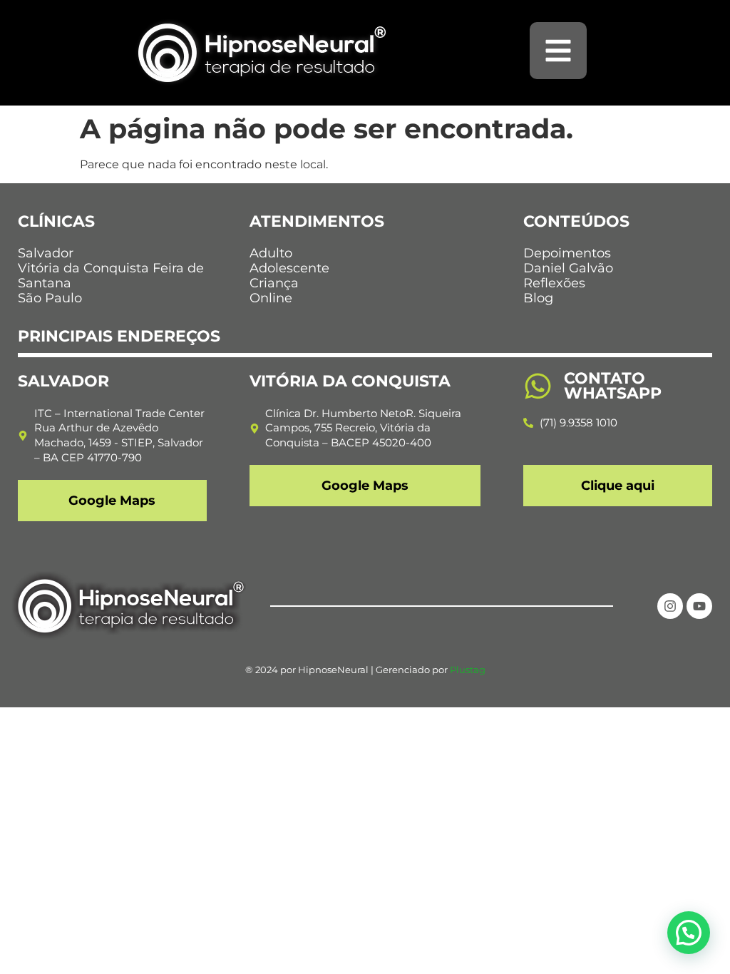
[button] (688, 932)
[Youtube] (699, 606)
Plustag (467, 669)
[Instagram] (670, 606)
